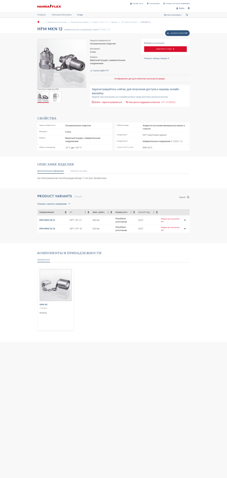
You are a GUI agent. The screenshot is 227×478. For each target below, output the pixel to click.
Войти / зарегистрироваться (108, 102)
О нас (80, 14)
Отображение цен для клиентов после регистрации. (139, 78)
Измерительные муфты (80, 22)
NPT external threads (129, 22)
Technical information (61, 14)
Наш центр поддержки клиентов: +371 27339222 (151, 102)
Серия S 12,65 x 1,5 (100, 22)
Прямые (114, 22)
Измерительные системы (57, 22)
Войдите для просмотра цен (170, 220)
